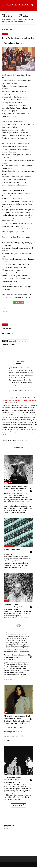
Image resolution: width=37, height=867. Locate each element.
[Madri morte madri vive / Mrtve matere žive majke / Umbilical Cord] (18, 469)
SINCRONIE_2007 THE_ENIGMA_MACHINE (12, 20)
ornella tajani (8, 552)
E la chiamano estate (12, 549)
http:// (6, 828)
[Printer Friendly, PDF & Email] (18, 303)
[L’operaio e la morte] (18, 587)
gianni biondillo (9, 779)
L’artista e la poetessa (12, 777)
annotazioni (8, 651)
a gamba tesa (8, 546)
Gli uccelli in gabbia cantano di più (17, 716)
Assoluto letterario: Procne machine (17, 655)
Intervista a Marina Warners (26, 20)
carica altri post (17, 805)
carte (5, 34)
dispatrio (7, 482)
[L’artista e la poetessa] (18, 760)
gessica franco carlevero (18, 341)
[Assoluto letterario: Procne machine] (18, 638)
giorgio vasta (7, 329)
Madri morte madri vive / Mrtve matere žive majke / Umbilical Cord (17, 487)
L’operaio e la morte (11, 604)
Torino (12, 344)
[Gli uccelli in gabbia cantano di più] (18, 699)
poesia (5, 344)
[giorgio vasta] (9, 818)
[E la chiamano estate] (18, 532)
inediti (6, 773)
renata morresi (8, 490)
